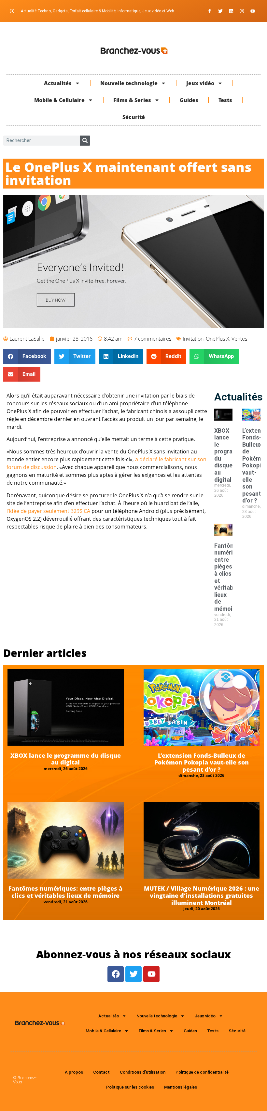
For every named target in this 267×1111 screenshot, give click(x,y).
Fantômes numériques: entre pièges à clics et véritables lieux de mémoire (65, 891)
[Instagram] (241, 11)
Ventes (239, 338)
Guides (189, 100)
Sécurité (133, 117)
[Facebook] (115, 974)
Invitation (193, 338)
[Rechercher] (85, 141)
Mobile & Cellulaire (59, 100)
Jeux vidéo (200, 83)
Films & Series (132, 100)
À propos (74, 1072)
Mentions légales (180, 1087)
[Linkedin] (231, 11)
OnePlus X (217, 338)
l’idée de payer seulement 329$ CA (48, 511)
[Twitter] (220, 11)
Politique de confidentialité (202, 1072)
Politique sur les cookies (130, 1087)
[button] (27, 356)
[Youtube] (252, 11)
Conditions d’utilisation (142, 1072)
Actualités (58, 83)
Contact (101, 1072)
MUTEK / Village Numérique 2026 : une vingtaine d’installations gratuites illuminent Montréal (201, 895)
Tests (225, 100)
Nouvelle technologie (129, 83)
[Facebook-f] (209, 11)
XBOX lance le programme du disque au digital (65, 759)
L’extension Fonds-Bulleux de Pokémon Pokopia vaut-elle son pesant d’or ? (201, 762)
